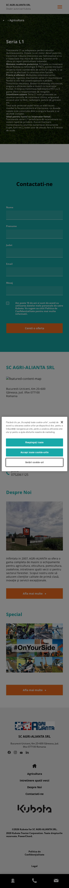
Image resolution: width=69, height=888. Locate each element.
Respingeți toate (34, 442)
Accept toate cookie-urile (34, 452)
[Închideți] (62, 422)
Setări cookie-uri (34, 462)
